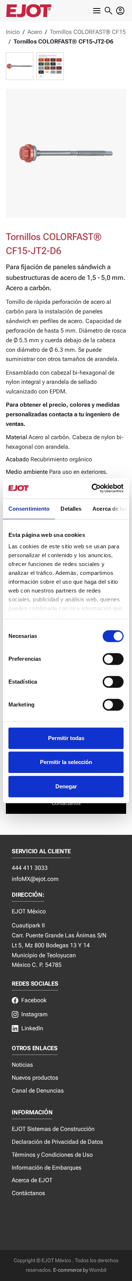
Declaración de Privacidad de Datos (57, 1141)
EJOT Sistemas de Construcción (53, 1128)
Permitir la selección (66, 762)
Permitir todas (66, 738)
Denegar (66, 786)
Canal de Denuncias (38, 1090)
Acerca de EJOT (32, 1180)
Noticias (22, 1064)
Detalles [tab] (70, 509)
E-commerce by (70, 1270)
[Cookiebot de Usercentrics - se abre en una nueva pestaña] (93, 488)
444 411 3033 (30, 867)
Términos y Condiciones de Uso (52, 1154)
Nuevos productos (35, 1077)
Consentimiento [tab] (29, 509)
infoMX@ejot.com (35, 878)
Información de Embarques (46, 1167)
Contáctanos (28, 1193)
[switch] (113, 659)
